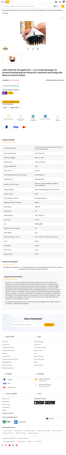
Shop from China (8, 433)
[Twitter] (14, 445)
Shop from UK (18, 430)
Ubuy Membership (7, 368)
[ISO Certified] (19, 422)
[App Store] (39, 403)
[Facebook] (3, 445)
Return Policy (38, 350)
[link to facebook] (33, 49)
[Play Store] (50, 403)
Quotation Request (8, 347)
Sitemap (4, 353)
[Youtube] (10, 445)
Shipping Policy (6, 362)
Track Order (6, 356)
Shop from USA (7, 430)
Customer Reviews (40, 347)
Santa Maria (6, 404)
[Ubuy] (7, 2)
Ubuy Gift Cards (39, 359)
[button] (56, 2)
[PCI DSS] (6, 422)
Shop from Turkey (21, 433)
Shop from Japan (30, 430)
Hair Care (26, 10)
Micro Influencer (7, 365)
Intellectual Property (8, 350)
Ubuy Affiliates (38, 365)
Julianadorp (6, 407)
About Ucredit (38, 356)
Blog (35, 362)
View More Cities (7, 413)
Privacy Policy (21, 441)
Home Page (5, 10)
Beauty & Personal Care (16, 10)
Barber (4, 410)
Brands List (37, 344)
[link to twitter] (38, 49)
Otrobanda (5, 401)
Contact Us (5, 344)
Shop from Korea (57, 430)
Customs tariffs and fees (10, 359)
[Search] (62, 6)
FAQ (35, 353)
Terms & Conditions (9, 441)
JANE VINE (5, 13)
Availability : (6, 80)
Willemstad (5, 399)
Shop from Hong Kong (43, 430)
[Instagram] (7, 445)
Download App (38, 342)
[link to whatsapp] (28, 49)
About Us (5, 342)
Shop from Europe (33, 433)
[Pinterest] (17, 445)
